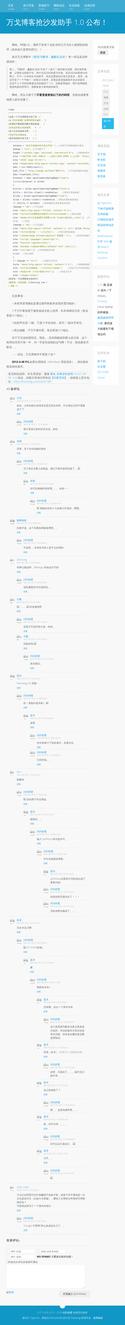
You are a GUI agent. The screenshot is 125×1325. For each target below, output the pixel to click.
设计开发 (107, 123)
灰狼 (19, 441)
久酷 (19, 599)
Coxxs (101, 377)
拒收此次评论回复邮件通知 (23, 1262)
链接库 (101, 170)
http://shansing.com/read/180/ (33, 381)
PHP (106, 92)
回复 (19, 413)
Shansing (75, 1318)
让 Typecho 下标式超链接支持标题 (105, 208)
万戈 (19, 398)
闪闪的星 (28, 421)
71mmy (102, 301)
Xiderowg (22, 559)
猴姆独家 (22, 520)
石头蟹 (101, 366)
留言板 (101, 176)
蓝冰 (19, 675)
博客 (106, 97)
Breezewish (56, 1318)
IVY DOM (103, 372)
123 (99, 285)
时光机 (101, 159)
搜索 (102, 52)
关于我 (101, 154)
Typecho (34, 1318)
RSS (106, 114)
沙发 (106, 108)
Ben (19, 772)
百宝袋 (101, 165)
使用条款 (98, 1318)
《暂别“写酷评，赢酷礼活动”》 (49, 57)
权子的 (101, 361)
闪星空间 (59, 377)
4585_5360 (23, 1187)
